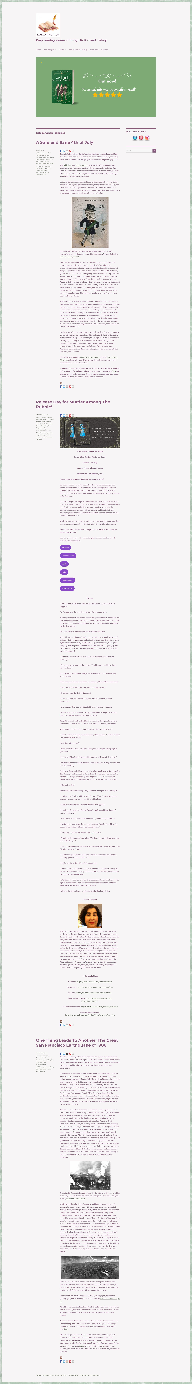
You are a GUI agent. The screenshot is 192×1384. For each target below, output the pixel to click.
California (49, 417)
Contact (104, 50)
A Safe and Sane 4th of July (64, 142)
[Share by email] (73, 151)
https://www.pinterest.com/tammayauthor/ (94, 993)
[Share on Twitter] (64, 151)
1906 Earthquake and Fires (44, 1067)
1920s (38, 153)
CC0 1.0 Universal (78, 1199)
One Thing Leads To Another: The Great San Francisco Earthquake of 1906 (77, 1043)
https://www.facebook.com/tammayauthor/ (94, 982)
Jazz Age (44, 155)
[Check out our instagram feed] (61, 383)
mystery (38, 421)
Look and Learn (66, 257)
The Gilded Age (45, 159)
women (48, 430)
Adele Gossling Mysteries (90, 357)
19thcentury (48, 166)
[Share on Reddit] (67, 151)
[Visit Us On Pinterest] (141, 138)
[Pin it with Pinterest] (70, 151)
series (47, 424)
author (38, 417)
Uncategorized (49, 163)
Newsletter (94, 50)
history (46, 170)
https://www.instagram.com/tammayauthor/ (95, 987)
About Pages (49, 50)
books (42, 153)
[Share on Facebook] (61, 151)
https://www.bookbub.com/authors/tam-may (99, 1007)
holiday (38, 155)
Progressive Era (82, 165)
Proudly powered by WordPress (90, 1375)
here (114, 371)
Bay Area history (41, 1069)
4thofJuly (48, 168)
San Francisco (40, 424)
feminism (39, 419)
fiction (45, 419)
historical (48, 153)
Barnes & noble (68, 556)
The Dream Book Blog (78, 50)
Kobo (64, 572)
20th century (40, 168)
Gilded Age (68, 165)
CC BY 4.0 (76, 257)
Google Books (67, 580)
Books (61, 50)
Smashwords (67, 588)
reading (48, 421)
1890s (38, 166)
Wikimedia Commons (108, 1299)
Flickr (68, 1199)
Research (39, 1058)
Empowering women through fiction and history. (71, 40)
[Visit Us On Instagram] (147, 138)
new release (46, 437)
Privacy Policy (73, 1375)
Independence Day (42, 172)
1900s (42, 166)
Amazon (65, 548)
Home (38, 50)
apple (64, 564)
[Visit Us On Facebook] (135, 138)
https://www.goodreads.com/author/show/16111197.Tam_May (90, 1015)
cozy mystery (40, 435)
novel (43, 421)
